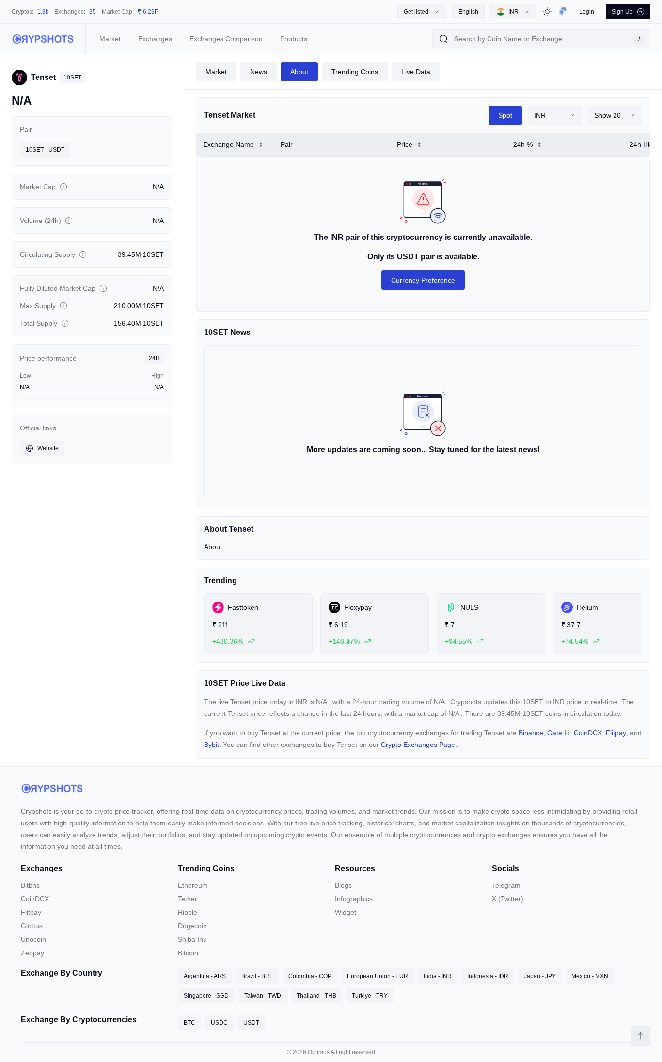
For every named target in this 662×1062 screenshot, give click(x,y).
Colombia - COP (309, 976)
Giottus (32, 926)
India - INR (438, 976)
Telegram (506, 885)
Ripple (187, 912)
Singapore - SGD (206, 995)
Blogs (343, 885)
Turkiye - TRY (370, 995)
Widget (345, 912)
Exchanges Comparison (226, 39)
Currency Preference (423, 280)
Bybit (211, 744)
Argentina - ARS (205, 976)
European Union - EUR (377, 976)
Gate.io (558, 733)
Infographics (354, 899)
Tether (187, 899)
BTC (189, 1022)
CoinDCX (588, 733)
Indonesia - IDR (487, 976)
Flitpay (616, 733)
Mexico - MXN (589, 976)
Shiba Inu (192, 939)
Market (110, 39)
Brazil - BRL (257, 976)
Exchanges (155, 39)
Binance (531, 733)
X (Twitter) (507, 899)
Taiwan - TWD (262, 995)
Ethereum (193, 885)
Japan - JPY (540, 976)
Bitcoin (188, 953)
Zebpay (32, 953)
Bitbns (30, 885)
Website (48, 448)
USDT (251, 1022)
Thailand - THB (316, 995)
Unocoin (33, 939)
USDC (219, 1022)
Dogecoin (192, 926)
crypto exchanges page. (419, 744)
